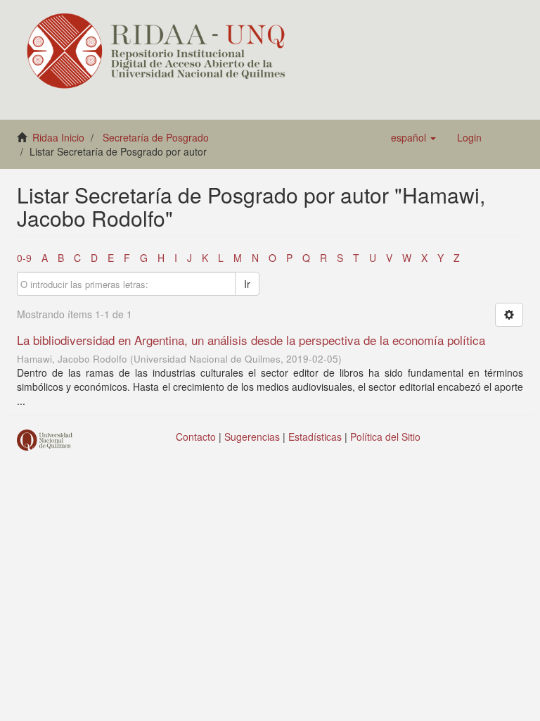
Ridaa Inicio (58, 137)
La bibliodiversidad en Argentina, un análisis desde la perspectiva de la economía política (251, 340)
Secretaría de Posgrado (156, 137)
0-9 (24, 258)
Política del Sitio (385, 437)
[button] (413, 137)
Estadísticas (315, 437)
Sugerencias (252, 437)
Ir (247, 284)
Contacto (196, 437)
